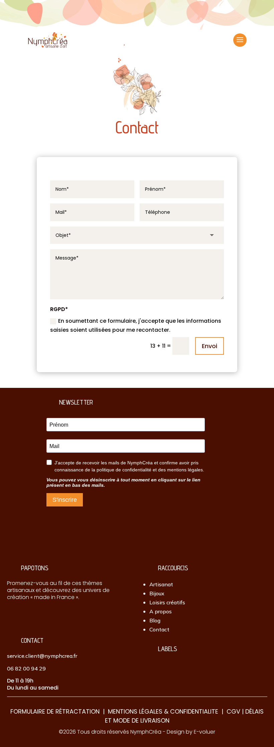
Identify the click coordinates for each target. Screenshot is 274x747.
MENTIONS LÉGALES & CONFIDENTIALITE (163, 711)
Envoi (209, 346)
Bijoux (156, 593)
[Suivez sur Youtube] (52, 615)
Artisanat (161, 584)
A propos (160, 611)
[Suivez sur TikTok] (39, 615)
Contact (159, 629)
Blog (154, 620)
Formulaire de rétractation (55, 711)
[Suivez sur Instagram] (11, 615)
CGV (233, 711)
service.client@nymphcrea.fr (42, 655)
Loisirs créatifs (167, 602)
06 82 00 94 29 (26, 668)
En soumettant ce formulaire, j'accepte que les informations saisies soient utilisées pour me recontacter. (135, 325)
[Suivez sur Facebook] (25, 615)
